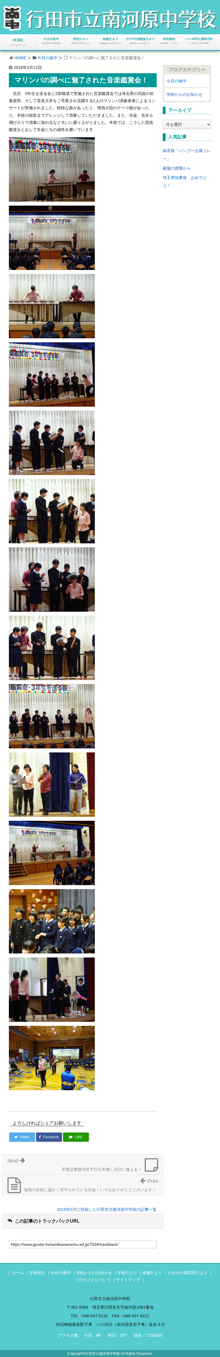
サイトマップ (128, 1279)
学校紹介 (38, 1272)
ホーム (18, 1272)
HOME (20, 57)
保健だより (152, 1272)
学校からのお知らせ (184, 94)
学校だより (127, 1272)
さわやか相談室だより (188, 1272)
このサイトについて (93, 1279)
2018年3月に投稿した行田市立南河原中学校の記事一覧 (107, 1209)
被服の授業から (177, 168)
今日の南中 (48, 57)
